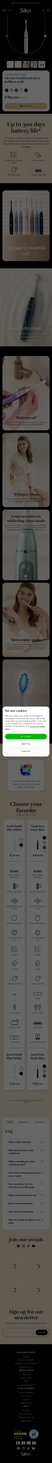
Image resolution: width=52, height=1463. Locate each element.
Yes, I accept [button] (26, 736)
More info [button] (26, 751)
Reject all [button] (26, 744)
